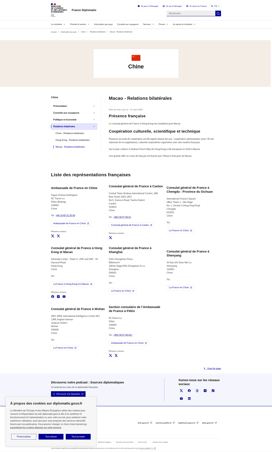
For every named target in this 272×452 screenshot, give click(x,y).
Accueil (54, 32)
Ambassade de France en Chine (69, 223)
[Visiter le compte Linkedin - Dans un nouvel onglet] (189, 398)
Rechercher (218, 13)
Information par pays (103, 24)
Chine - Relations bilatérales (70, 133)
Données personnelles (124, 442)
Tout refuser (51, 436)
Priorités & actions (78, 24)
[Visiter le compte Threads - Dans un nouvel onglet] (197, 390)
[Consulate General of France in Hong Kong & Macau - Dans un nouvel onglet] (58, 296)
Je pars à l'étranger (149, 6)
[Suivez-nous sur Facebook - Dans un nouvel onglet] (189, 390)
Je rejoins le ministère (182, 24)
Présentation (60, 106)
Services (147, 24)
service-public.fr (164, 423)
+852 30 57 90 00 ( (122, 335)
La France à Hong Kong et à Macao (71, 284)
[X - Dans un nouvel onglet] (110, 237)
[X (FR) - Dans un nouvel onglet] (53, 236)
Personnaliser (24, 436)
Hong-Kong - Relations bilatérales (73, 140)
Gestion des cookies (160, 442)
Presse (162, 24)
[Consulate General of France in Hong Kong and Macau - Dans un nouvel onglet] (64, 296)
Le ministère (56, 24)
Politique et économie (64, 119)
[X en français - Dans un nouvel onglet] (110, 355)
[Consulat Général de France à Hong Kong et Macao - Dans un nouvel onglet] (53, 296)
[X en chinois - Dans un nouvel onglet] (116, 355)
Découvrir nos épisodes (68, 394)
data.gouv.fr (208, 423)
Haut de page (214, 368)
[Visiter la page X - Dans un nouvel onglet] (181, 390)
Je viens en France (198, 6)
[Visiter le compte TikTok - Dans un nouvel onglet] (213, 390)
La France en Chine (179, 230)
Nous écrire (142, 442)
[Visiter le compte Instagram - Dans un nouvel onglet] (205, 390)
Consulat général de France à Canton (130, 225)
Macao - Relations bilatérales (70, 147)
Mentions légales (104, 442)
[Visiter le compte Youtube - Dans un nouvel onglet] (181, 398)
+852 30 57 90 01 (122, 217)
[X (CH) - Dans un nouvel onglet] (58, 236)
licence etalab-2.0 (146, 448)
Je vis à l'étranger (174, 6)
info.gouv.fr (143, 423)
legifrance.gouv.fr (187, 423)
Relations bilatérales (64, 126)
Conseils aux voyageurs (128, 24)
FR (215, 6)
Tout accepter (78, 436)
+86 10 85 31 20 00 (65, 215)
